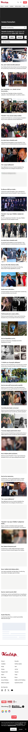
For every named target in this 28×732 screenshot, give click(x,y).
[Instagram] (2, 690)
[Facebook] (5, 690)
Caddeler (11, 6)
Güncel (2, 6)
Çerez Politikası (19, 724)
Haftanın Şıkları (18, 6)
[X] (8, 690)
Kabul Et (13, 729)
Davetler (6, 6)
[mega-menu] (20, 2)
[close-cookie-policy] (26, 729)
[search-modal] (18, 2)
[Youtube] (12, 690)
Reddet (21, 729)
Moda (24, 6)
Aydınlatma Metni (12, 725)
